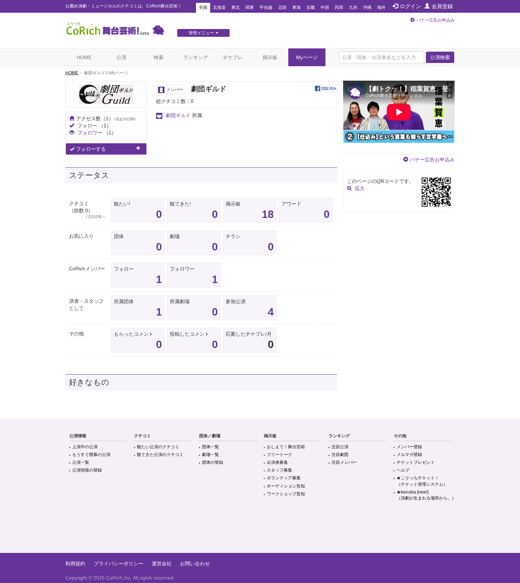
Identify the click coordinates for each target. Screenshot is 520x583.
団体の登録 (212, 462)
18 (268, 214)
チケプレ (233, 57)
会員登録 (442, 6)
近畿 (310, 7)
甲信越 (266, 7)
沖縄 (367, 7)
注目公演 (339, 446)
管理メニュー (201, 32)
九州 (353, 7)
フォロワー (89, 132)
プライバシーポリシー (118, 563)
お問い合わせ (195, 563)
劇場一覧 (210, 454)
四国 (339, 7)
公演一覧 (80, 462)
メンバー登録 (409, 446)
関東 (249, 7)
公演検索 (440, 57)
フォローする (91, 149)
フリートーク (279, 454)
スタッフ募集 (279, 470)
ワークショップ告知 (286, 493)
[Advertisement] (260, 530)
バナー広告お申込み (435, 20)
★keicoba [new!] (426, 495)
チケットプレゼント (416, 462)
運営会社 (162, 563)
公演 (121, 57)
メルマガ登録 (409, 454)
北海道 (219, 7)
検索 (158, 57)
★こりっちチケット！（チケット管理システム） (422, 480)
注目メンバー (344, 462)
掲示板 (269, 57)
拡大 (360, 188)
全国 (203, 7)
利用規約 (75, 563)
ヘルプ (403, 470)
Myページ (307, 57)
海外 (381, 7)
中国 (324, 7)
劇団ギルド (178, 115)
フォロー (87, 125)
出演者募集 (277, 462)
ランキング (195, 57)
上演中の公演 (85, 446)
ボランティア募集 (284, 477)
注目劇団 (339, 454)
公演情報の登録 (87, 470)
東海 (296, 7)
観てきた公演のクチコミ (160, 454)
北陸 (282, 7)
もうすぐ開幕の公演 (91, 454)
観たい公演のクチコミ (158, 446)
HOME (84, 57)
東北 (235, 7)
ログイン (410, 6)
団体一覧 (210, 446)
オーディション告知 (286, 486)
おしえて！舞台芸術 (286, 446)
